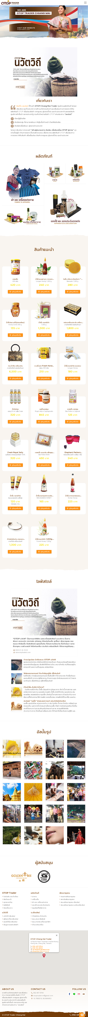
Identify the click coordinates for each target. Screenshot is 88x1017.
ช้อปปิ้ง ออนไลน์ (22, 106)
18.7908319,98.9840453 (40, 949)
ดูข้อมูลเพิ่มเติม (16, 292)
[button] (44, 955)
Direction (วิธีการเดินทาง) (40, 951)
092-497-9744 (37, 946)
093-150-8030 (37, 948)
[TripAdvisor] (84, 994)
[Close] (56, 935)
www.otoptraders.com (23, 652)
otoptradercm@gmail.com (43, 996)
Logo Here (10, 2)
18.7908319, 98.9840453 (42, 998)
